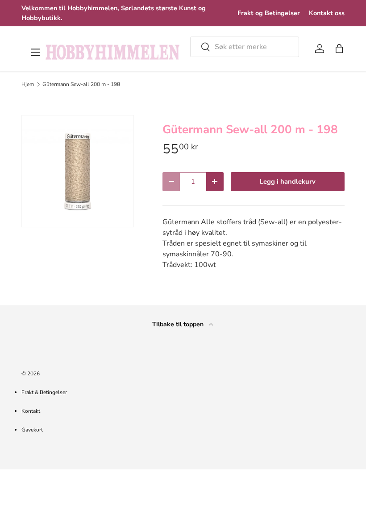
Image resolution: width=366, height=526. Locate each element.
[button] (339, 48)
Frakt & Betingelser (44, 392)
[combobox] (245, 47)
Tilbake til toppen (178, 324)
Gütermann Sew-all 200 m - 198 (81, 84)
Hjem (27, 84)
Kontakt (30, 411)
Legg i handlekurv (288, 181)
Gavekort (32, 429)
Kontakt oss (327, 12)
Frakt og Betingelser (268, 12)
